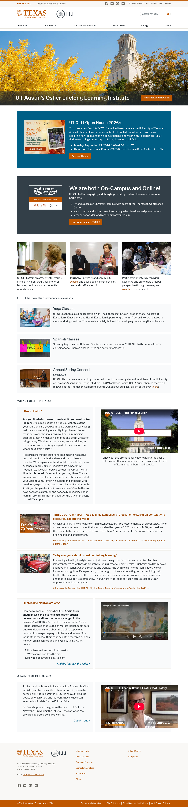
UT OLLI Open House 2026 (94, 122)
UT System (133, 757)
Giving (168, 3)
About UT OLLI (82, 757)
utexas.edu (24, 4)
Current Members (83, 25)
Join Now (49, 25)
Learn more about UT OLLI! (86, 222)
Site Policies (112, 803)
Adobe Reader (134, 751)
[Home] (45, 14)
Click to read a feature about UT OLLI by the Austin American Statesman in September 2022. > (101, 588)
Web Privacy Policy (159, 803)
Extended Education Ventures (51, 4)
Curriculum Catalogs (85, 768)
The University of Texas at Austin (33, 803)
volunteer (127, 289)
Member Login (82, 751)
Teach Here (119, 25)
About (20, 25)
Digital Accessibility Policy (134, 803)
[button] (26, 25)
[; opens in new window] (134, 620)
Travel (167, 25)
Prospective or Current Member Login (145, 3)
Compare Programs (84, 762)
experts (74, 281)
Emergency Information (91, 803)
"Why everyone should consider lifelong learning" (85, 555)
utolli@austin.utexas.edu (33, 774)
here (155, 386)
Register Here (79, 156)
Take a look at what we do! (156, 97)
